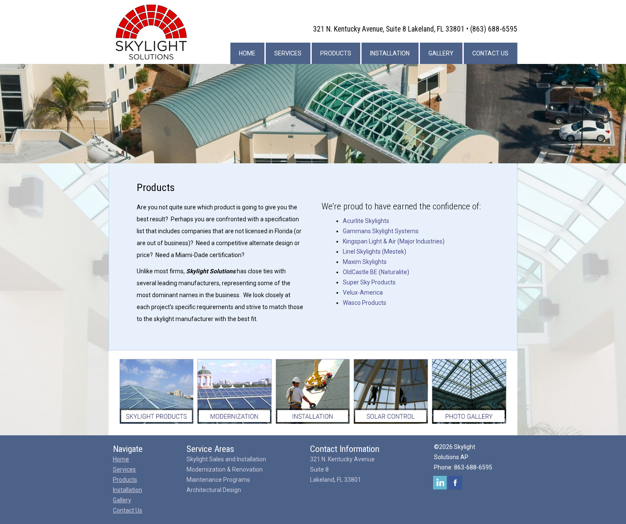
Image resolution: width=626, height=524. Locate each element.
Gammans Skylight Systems (381, 231)
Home (247, 53)
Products (335, 53)
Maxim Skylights (365, 261)
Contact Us (490, 53)
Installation (390, 53)
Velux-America (363, 292)
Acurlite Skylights (366, 220)
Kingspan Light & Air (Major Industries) (394, 241)
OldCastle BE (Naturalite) (376, 272)
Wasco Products (364, 302)
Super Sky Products (369, 282)
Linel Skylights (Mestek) (374, 251)
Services (288, 53)
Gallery (441, 53)
